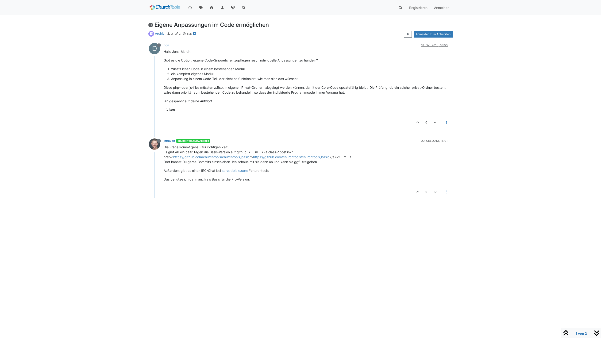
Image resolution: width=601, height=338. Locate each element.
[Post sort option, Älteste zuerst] (408, 34)
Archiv (160, 33)
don (166, 45)
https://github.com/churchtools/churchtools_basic (211, 157)
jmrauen (169, 140)
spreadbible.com (235, 171)
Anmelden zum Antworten (433, 34)
